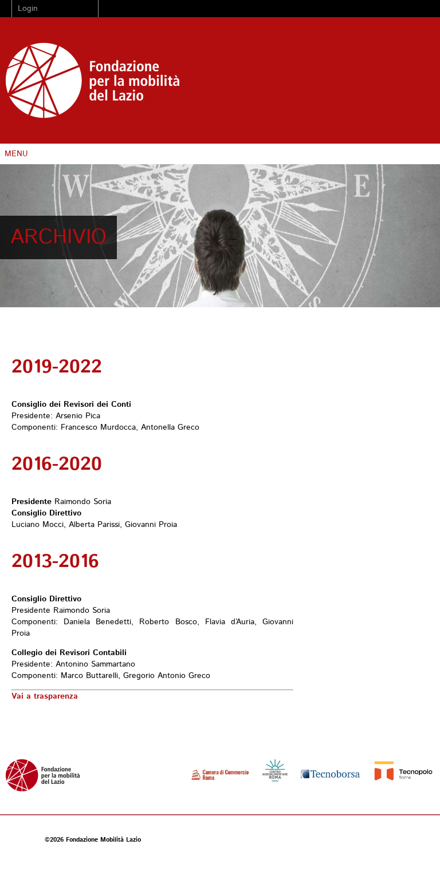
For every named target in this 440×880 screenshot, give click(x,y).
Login (28, 8)
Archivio (58, 237)
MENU (16, 154)
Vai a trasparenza (44, 696)
